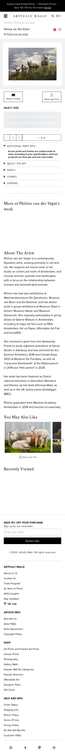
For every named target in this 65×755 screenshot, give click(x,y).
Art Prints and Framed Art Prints (21, 649)
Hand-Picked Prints (25, 4)
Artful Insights (11, 593)
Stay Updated (11, 598)
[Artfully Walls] (30, 17)
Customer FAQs (12, 735)
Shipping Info (11, 709)
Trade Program (12, 583)
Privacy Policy (11, 725)
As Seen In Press (13, 588)
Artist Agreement (13, 629)
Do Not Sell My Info (14, 730)
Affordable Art (11, 679)
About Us (9, 573)
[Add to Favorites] (59, 29)
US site (12, 603)
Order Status (11, 704)
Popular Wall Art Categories (19, 669)
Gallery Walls (11, 664)
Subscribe (32, 541)
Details (47, 7)
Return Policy (11, 715)
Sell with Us (10, 618)
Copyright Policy (13, 634)
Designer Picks (12, 684)
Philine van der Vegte (24, 22)
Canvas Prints (11, 654)
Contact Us (10, 578)
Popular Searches (13, 674)
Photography (11, 659)
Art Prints (8, 22)
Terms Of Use (11, 720)
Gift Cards (9, 689)
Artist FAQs (10, 623)
